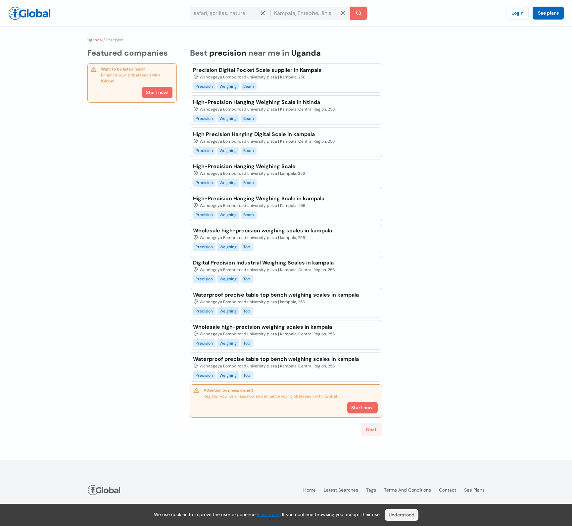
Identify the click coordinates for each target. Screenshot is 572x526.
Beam (248, 86)
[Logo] (29, 13)
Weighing (228, 86)
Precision (204, 86)
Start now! (157, 92)
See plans (548, 13)
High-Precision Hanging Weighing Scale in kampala (258, 198)
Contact (447, 490)
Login (517, 13)
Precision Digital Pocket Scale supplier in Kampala (257, 70)
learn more (268, 514)
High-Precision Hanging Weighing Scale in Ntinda (256, 102)
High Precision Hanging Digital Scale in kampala (254, 134)
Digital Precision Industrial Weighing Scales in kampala (263, 262)
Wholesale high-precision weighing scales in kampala (262, 230)
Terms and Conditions (407, 490)
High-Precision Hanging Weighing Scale (244, 166)
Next (371, 429)
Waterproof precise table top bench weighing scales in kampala (276, 294)
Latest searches (341, 490)
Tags (371, 490)
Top (246, 247)
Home (309, 490)
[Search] (358, 13)
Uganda (94, 40)
